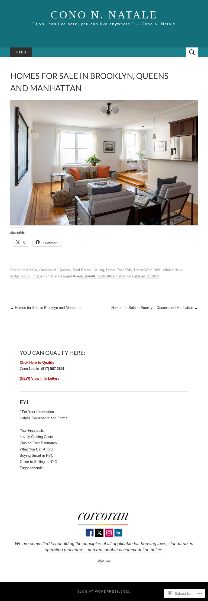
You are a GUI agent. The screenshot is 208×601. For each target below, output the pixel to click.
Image (37, 276)
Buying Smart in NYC (36, 455)
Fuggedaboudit (31, 468)
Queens (64, 270)
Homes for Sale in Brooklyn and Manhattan (46, 308)
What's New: (172, 270)
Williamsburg (20, 276)
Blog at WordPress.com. (104, 591)
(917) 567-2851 (52, 369)
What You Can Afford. (37, 449)
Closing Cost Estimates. (39, 443)
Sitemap (104, 560)
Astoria (31, 270)
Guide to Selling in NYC (38, 462)
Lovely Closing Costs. (37, 437)
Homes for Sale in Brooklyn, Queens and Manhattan (154, 308)
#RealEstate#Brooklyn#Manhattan (99, 276)
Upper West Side (147, 270)
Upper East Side (119, 270)
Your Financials (32, 431)
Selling (98, 270)
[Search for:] (192, 52)
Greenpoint (47, 270)
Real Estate (82, 270)
